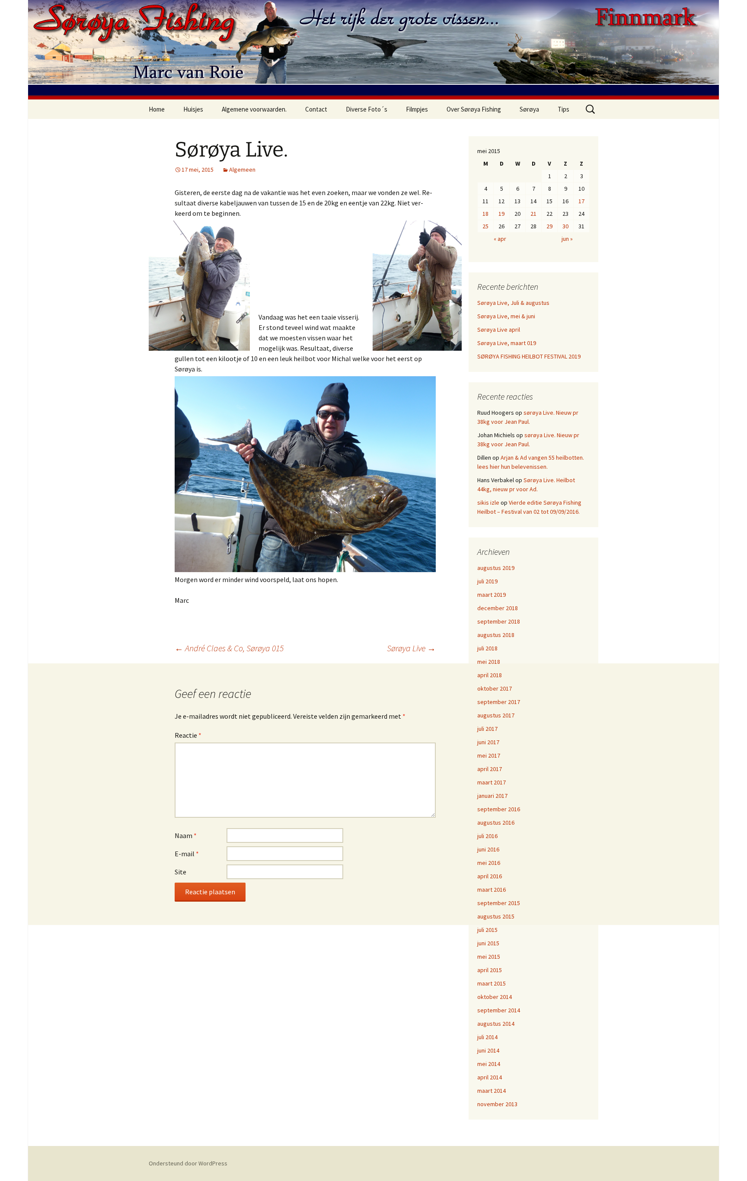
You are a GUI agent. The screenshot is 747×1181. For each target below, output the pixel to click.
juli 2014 (487, 1037)
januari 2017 (492, 796)
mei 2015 (488, 956)
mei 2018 (488, 662)
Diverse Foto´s (366, 109)
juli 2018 (487, 648)
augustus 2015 (495, 916)
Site (180, 871)
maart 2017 (491, 782)
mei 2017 (488, 755)
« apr (500, 239)
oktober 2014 (494, 997)
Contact (316, 109)
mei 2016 (488, 863)
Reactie (188, 735)
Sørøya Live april (498, 329)
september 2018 (498, 621)
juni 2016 (488, 849)
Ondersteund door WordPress (188, 1163)
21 (533, 214)
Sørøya (529, 109)
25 (485, 226)
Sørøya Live (411, 648)
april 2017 (489, 769)
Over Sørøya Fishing (474, 109)
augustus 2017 (495, 715)
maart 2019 (491, 595)
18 (485, 214)
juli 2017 (487, 729)
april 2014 (489, 1077)
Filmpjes (417, 109)
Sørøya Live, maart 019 (506, 343)
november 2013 (497, 1104)
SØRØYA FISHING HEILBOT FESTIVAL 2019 (529, 356)
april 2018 (489, 675)
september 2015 (498, 903)
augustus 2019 (495, 568)
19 (501, 214)
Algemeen (242, 169)
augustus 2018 (495, 635)
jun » (567, 239)
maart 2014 (491, 1091)
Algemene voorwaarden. (254, 109)
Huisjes (193, 109)
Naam (186, 835)
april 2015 (489, 970)
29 (549, 226)
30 (565, 226)
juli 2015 (487, 930)
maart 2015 (491, 983)
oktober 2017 (494, 688)
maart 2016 (491, 889)
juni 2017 (488, 742)
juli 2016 (487, 836)
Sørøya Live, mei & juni (506, 316)
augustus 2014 (495, 1023)
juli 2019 (487, 581)
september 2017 (498, 702)
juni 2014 (488, 1050)
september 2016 (498, 809)
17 (581, 201)
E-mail (187, 853)
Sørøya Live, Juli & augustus (513, 303)
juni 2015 (488, 943)
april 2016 (489, 876)
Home (157, 109)
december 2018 (497, 608)
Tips (563, 109)
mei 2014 (488, 1064)
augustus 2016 (495, 822)
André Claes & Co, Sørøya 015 (229, 648)
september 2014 (498, 1010)
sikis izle (488, 502)
